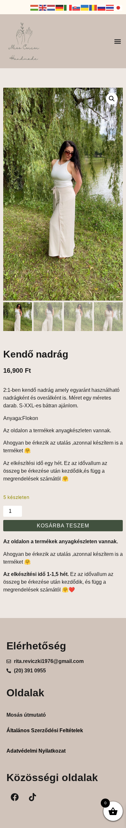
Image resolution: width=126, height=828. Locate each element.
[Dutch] (51, 7)
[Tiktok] (32, 797)
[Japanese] (118, 7)
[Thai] (110, 7)
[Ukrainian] (85, 7)
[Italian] (68, 7)
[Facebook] (14, 797)
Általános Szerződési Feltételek (44, 730)
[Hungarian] (34, 7)
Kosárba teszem (63, 525)
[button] (117, 41)
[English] (43, 7)
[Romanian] (93, 7)
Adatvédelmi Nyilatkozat (36, 751)
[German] (60, 7)
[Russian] (102, 7)
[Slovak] (76, 7)
